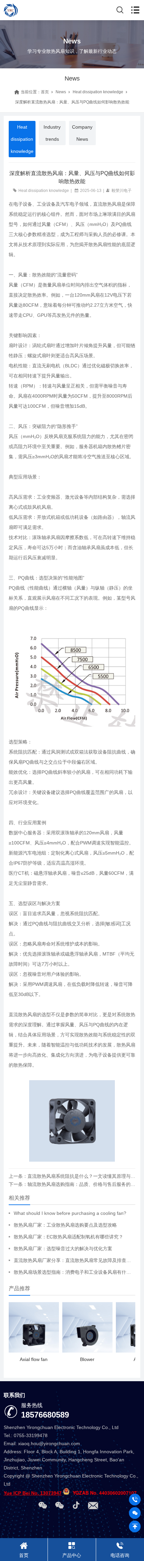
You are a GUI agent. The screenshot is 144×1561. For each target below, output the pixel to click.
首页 (45, 92)
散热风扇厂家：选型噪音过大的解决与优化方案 (63, 1248)
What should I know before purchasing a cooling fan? (70, 1213)
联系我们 (14, 1395)
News (61, 92)
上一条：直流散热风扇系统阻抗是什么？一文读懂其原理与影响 (72, 1176)
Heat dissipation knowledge (98, 92)
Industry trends (52, 133)
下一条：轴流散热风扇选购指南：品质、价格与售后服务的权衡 (72, 1184)
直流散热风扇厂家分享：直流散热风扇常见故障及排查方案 (75, 1260)
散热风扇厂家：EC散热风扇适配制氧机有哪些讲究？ (68, 1236)
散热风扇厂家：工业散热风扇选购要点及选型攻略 (65, 1225)
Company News (82, 133)
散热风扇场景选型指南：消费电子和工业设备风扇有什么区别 (75, 1272)
